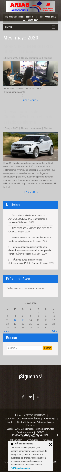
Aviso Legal (50, 419)
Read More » (30, 100)
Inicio (18, 415)
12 (15, 320)
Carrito (10, 422)
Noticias (48, 58)
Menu (8, 27)
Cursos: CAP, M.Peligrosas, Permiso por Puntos (30, 429)
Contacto (30, 426)
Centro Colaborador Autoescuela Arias (35, 422)
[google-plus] (38, 397)
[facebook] (23, 397)
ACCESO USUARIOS (35, 415)
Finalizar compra (24, 433)
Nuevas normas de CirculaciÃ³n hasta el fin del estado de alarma (28, 117)
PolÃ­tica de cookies (20, 468)
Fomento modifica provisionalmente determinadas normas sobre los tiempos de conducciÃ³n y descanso (29, 250)
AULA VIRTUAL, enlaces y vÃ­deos (22, 419)
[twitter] (31, 397)
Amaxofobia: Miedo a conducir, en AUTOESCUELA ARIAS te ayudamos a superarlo (27, 219)
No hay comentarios (31, 58)
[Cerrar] (50, 444)
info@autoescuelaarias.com (20, 17)
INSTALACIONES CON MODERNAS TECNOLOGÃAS (30, 435)
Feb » (54, 331)
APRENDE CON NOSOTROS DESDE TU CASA (28, 49)
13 (23, 320)
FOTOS (41, 433)
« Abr (6, 331)
